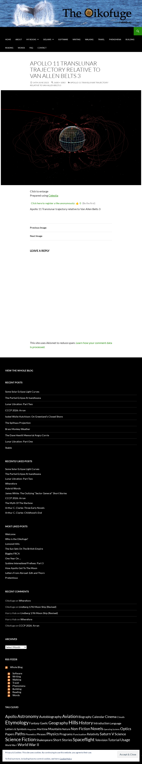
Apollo (11, 716)
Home (8, 39)
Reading (9, 48)
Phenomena (115, 39)
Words (21, 48)
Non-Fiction (80, 728)
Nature (66, 729)
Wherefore (11, 483)
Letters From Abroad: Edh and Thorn (25, 572)
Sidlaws (47, 39)
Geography (58, 722)
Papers (10, 734)
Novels (97, 728)
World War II (28, 744)
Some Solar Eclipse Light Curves (22, 391)
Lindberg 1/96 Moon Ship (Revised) (37, 606)
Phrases (41, 734)
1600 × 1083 (59, 82)
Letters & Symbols (16, 729)
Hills (73, 722)
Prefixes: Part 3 (24, 563)
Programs (66, 734)
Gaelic (44, 723)
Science (120, 734)
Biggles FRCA (12, 553)
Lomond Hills (12, 543)
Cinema (110, 716)
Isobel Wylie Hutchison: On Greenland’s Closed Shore (34, 416)
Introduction (101, 723)
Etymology (17, 722)
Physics (52, 733)
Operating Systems (112, 729)
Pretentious (11, 577)
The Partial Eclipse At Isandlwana (23, 397)
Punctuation (79, 734)
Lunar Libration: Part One (19, 441)
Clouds (121, 717)
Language (115, 723)
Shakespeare (44, 740)
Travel (101, 39)
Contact (42, 48)
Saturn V (107, 733)
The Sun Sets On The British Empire (24, 548)
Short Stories (62, 740)
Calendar (98, 717)
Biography (85, 717)
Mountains (55, 729)
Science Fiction (20, 739)
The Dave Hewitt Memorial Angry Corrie (27, 435)
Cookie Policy (66, 758)
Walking (89, 39)
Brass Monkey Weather (17, 429)
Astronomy (28, 716)
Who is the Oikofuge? (16, 539)
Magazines (31, 729)
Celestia (53, 195)
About (18, 39)
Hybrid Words (13, 488)
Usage (125, 740)
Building (130, 39)
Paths (20, 733)
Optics (125, 728)
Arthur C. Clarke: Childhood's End (23, 512)
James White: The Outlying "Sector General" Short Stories (36, 493)
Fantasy (34, 723)
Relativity (93, 734)
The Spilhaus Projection (18, 422)
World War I (11, 745)
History (86, 722)
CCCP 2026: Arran (15, 410)
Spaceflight (84, 739)
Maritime (42, 729)
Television (101, 740)
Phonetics (30, 734)
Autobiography (50, 716)
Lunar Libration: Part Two (19, 404)
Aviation (70, 716)
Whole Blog (15, 667)
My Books (31, 39)
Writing (77, 39)
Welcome (10, 534)
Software (63, 39)
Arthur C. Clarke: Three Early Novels (25, 507)
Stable (8, 447)
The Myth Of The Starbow (19, 502)
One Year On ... (13, 558)
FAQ (31, 48)
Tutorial (114, 740)
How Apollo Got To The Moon (21, 568)
